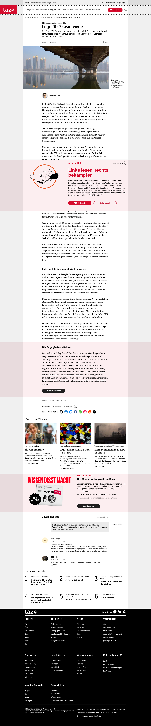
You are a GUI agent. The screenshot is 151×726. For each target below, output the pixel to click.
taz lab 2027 (81, 674)
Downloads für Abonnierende (62, 700)
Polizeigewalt (56, 624)
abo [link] (102, 3)
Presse (79, 637)
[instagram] (124, 613)
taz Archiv (107, 671)
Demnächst (81, 660)
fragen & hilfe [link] (51, 3)
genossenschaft (109, 627)
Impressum (100, 713)
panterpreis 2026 (109, 641)
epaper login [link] (121, 3)
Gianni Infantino (57, 627)
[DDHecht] (45, 558)
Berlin (27, 641)
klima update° (30, 667)
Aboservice (55, 694)
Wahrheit (28, 647)
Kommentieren (57, 407)
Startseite (28, 17)
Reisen (27, 691)
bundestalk (29, 660)
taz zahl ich (107, 631)
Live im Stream (82, 667)
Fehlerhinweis (67, 407)
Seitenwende (114, 713)
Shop (27, 697)
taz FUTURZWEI (109, 664)
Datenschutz (90, 713)
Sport (27, 637)
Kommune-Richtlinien (108, 709)
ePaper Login (56, 697)
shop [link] (44, 3)
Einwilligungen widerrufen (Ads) (89, 716)
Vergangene (81, 670)
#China (63, 400)
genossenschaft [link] (110, 3)
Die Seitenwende (83, 631)
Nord (26, 644)
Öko (35, 17)
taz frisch (54, 664)
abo (104, 624)
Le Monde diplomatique (112, 668)
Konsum (41, 17)
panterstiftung (108, 637)
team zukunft (56, 660)
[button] (125, 10)
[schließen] (124, 163)
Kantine (28, 694)
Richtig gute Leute (58, 631)
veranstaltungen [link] (35, 3)
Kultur (27, 634)
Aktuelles (80, 624)
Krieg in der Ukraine (58, 641)
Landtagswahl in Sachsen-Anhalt (61, 635)
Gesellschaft (29, 631)
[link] (30, 9)
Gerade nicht (117, 163)
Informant (81, 713)
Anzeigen (28, 701)
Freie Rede (29, 674)
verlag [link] (27, 3)
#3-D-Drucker (55, 400)
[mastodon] (115, 613)
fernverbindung (30, 664)
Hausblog (80, 627)
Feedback (54, 690)
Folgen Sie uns (107, 612)
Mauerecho (29, 670)
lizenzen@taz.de (39, 712)
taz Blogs (106, 661)
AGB (107, 713)
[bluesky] (120, 613)
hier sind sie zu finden (66, 529)
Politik (27, 624)
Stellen (79, 634)
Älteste (106, 517)
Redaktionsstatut (92, 709)
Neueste (100, 517)
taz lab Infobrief (57, 670)
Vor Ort (80, 664)
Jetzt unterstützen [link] (54, 391)
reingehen (28, 677)
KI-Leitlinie (121, 709)
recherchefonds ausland (112, 634)
